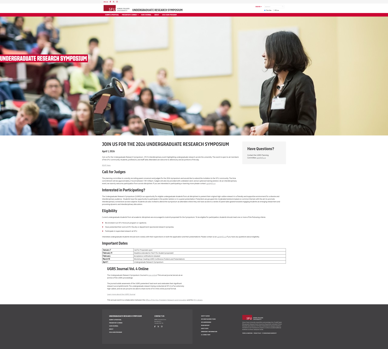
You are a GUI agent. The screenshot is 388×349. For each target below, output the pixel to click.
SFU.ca (277, 10)
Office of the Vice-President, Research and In (162, 300)
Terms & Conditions (247, 333)
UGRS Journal (146, 15)
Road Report (205, 325)
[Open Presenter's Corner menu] (138, 15)
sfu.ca (106, 2)
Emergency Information (209, 331)
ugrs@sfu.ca (210, 183)
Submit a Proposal (112, 15)
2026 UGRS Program (169, 15)
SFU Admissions (206, 322)
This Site (268, 10)
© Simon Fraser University (269, 333)
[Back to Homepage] (117, 8)
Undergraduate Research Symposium (157, 10)
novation (183, 300)
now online (152, 275)
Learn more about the (121, 294)
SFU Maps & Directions (208, 319)
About (156, 15)
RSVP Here (106, 165)
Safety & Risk (205, 316)
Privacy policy (257, 333)
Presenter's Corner (129, 15)
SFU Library (197, 300)
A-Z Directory (205, 335)
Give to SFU (204, 328)
